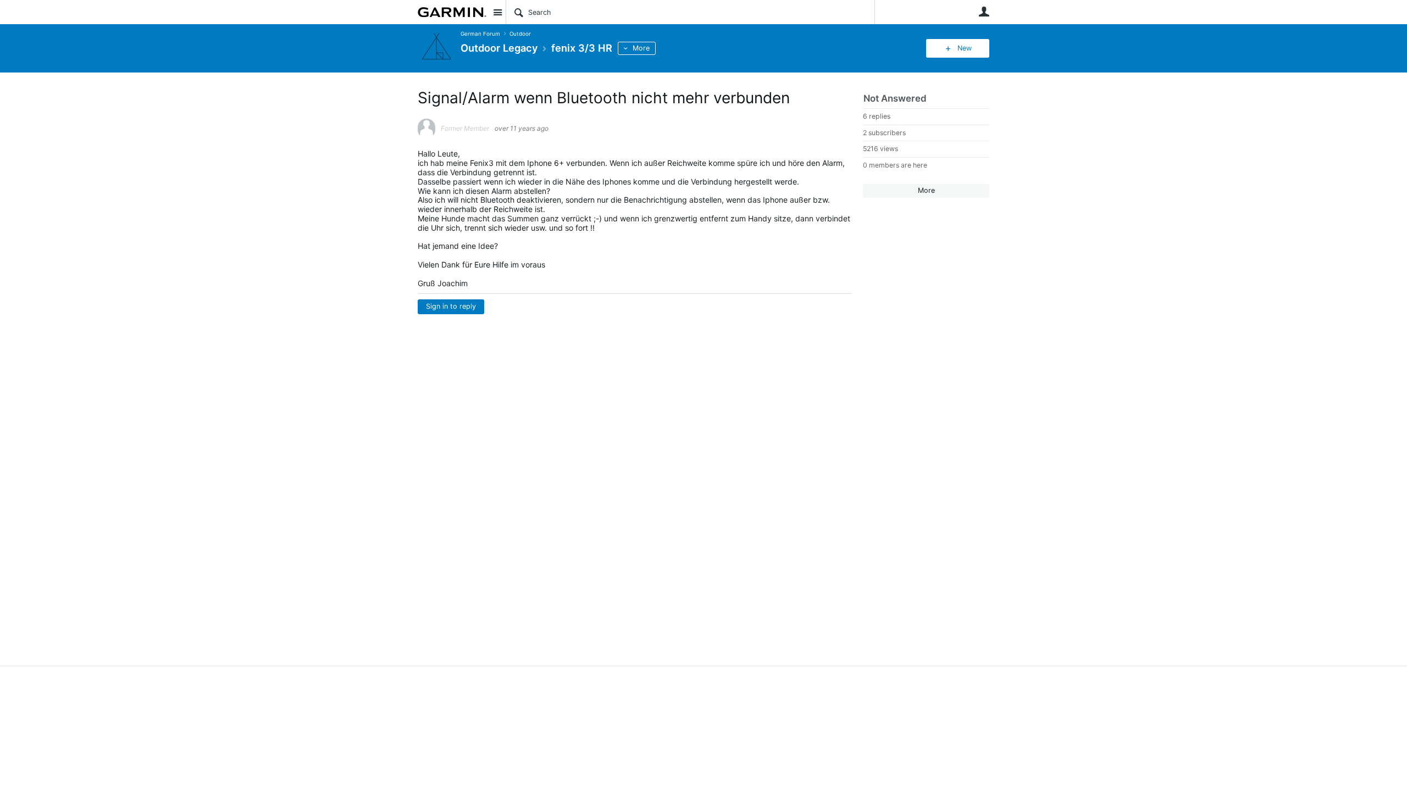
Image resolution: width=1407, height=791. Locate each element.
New (964, 48)
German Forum (480, 34)
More (641, 48)
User (983, 11)
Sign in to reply (451, 306)
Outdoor (520, 34)
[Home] (452, 12)
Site (497, 12)
